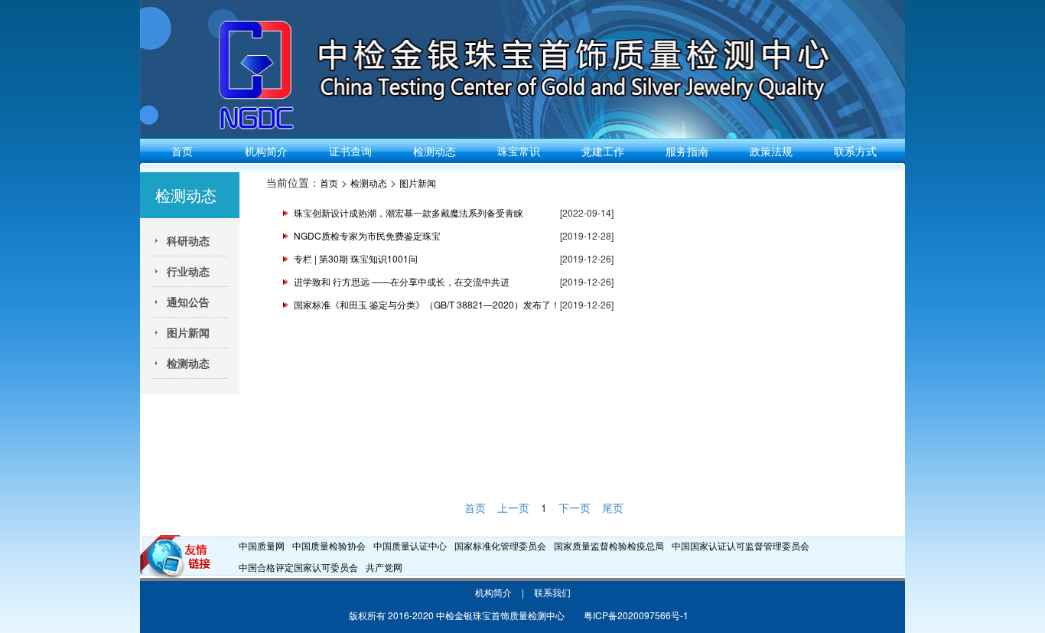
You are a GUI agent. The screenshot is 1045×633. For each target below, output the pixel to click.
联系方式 (855, 150)
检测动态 (434, 150)
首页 (182, 150)
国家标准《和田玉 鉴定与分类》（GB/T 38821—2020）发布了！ (427, 304)
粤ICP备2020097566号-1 (636, 615)
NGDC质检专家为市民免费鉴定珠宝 (367, 235)
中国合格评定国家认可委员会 (298, 566)
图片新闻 (417, 182)
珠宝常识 (518, 150)
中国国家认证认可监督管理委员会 (740, 545)
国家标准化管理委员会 (500, 545)
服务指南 (687, 150)
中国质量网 (262, 545)
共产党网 (384, 566)
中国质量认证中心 (410, 545)
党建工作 (602, 150)
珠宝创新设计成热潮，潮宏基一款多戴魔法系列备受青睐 (408, 212)
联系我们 (552, 592)
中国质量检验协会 (329, 545)
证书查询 (350, 150)
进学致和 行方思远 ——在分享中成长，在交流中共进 (401, 281)
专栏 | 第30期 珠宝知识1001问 (356, 258)
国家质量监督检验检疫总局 (609, 545)
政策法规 (771, 150)
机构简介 (266, 150)
